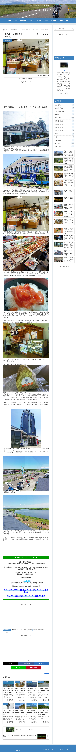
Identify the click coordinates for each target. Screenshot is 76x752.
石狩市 (35, 629)
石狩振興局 (41, 629)
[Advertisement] (26, 93)
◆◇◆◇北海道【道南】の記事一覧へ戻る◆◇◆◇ (26, 596)
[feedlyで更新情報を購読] (65, 93)
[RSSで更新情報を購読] (67, 93)
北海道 (30, 629)
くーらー (64, 70)
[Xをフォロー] (63, 93)
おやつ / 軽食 (15, 629)
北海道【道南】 (7, 629)
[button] (73, 29)
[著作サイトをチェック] (61, 93)
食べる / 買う (6, 632)
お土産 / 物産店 (24, 629)
